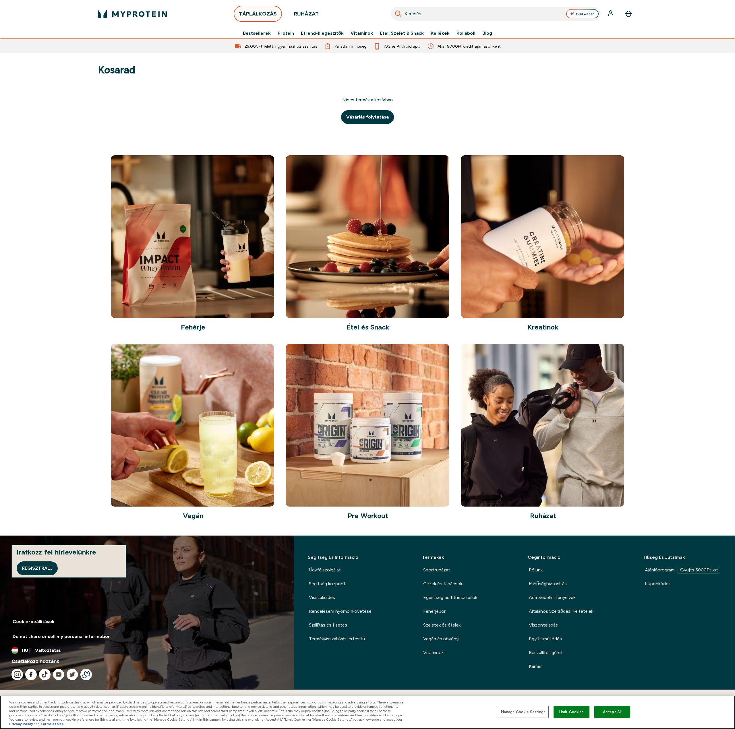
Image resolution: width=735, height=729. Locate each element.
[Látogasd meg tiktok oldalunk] (45, 674)
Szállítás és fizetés (328, 625)
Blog (487, 33)
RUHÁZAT (306, 14)
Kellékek (440, 33)
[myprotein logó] (132, 14)
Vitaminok (362, 33)
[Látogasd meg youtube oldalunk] (58, 674)
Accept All (612, 712)
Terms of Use (52, 724)
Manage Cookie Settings (523, 712)
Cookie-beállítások (34, 621)
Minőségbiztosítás (548, 583)
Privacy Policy (21, 724)
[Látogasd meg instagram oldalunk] (17, 674)
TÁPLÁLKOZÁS (258, 14)
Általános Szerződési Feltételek (561, 611)
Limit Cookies (571, 712)
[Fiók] (611, 14)
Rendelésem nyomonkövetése (340, 611)
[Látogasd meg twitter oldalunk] (72, 674)
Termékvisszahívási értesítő (337, 638)
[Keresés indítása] (398, 14)
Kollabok (466, 33)
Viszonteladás (543, 625)
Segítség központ (327, 583)
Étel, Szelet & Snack (402, 33)
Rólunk (536, 569)
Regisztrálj (37, 568)
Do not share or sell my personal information (62, 636)
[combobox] (495, 14)
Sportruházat (436, 569)
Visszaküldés (322, 597)
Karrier (535, 666)
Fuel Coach (585, 14)
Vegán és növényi (441, 638)
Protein (286, 33)
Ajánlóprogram (681, 569)
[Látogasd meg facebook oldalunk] (31, 674)
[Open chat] (86, 674)
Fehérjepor (434, 611)
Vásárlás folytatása (367, 117)
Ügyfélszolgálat (325, 569)
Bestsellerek (257, 33)
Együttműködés (545, 638)
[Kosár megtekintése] (628, 14)
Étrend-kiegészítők (322, 33)
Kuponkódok (658, 583)
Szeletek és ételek (442, 625)
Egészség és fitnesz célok (450, 597)
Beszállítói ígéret (546, 652)
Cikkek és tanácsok (442, 583)
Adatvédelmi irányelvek (552, 597)
